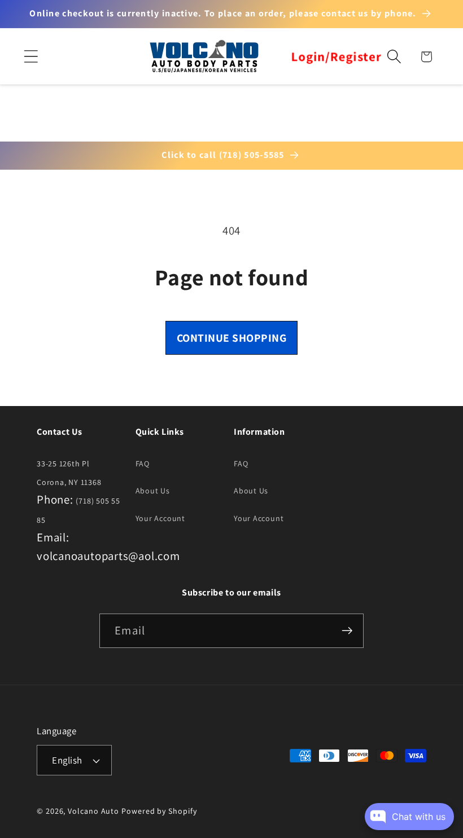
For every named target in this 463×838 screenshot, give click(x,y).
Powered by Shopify (158, 811)
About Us (153, 491)
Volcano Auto (93, 811)
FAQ (143, 463)
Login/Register (336, 56)
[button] (31, 57)
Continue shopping (232, 337)
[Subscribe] (347, 631)
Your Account (160, 518)
